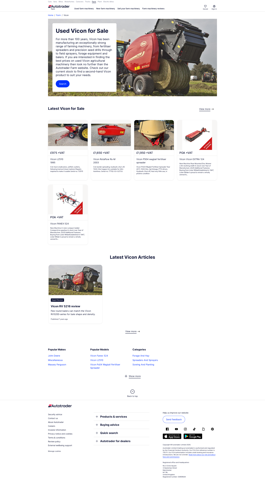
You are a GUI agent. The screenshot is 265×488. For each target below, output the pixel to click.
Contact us (53, 418)
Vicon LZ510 (96, 360)
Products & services (113, 416)
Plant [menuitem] (100, 2)
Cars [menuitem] (50, 2)
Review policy (54, 441)
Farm (58, 15)
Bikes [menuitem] (61, 2)
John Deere (54, 355)
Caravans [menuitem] (79, 2)
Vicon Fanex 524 (99, 355)
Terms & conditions (56, 437)
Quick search (109, 433)
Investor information (57, 430)
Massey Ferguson (57, 364)
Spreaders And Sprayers (145, 360)
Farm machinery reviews (153, 8)
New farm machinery (105, 8)
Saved (205, 9)
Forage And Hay (140, 355)
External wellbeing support (60, 445)
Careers (51, 426)
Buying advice (109, 424)
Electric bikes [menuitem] (108, 2)
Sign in (214, 9)
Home (50, 15)
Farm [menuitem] (94, 2)
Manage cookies (54, 451)
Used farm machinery (84, 8)
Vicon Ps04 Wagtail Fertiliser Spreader (105, 366)
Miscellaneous (55, 360)
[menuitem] (84, 8)
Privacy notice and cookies (60, 434)
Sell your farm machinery (128, 8)
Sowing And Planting (143, 364)
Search (62, 83)
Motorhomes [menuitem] (69, 2)
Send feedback (174, 419)
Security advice (55, 414)
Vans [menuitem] (55, 2)
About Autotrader (56, 422)
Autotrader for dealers (115, 441)
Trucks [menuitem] (87, 2)
